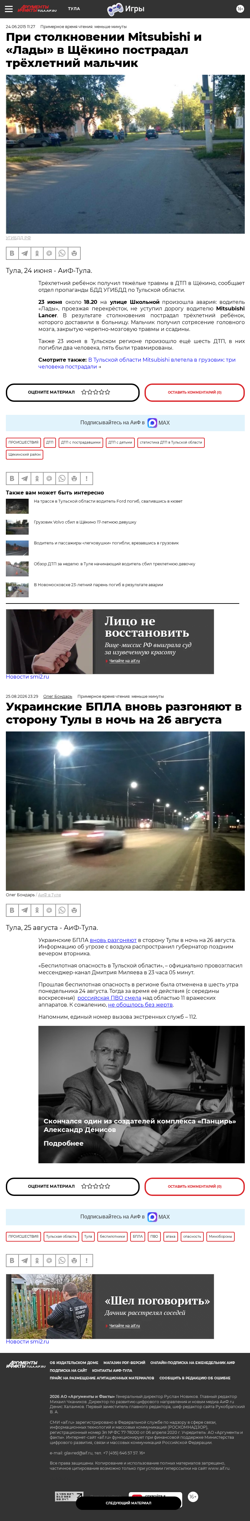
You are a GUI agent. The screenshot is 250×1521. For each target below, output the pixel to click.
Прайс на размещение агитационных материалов (102, 1378)
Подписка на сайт (68, 1371)
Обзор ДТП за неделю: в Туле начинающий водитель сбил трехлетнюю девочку (114, 563)
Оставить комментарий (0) (195, 392)
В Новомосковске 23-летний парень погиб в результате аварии (98, 584)
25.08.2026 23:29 (22, 696)
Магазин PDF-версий (124, 1363)
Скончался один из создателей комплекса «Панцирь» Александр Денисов (140, 1125)
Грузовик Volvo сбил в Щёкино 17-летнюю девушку (85, 522)
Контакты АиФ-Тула (112, 1371)
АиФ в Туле (49, 894)
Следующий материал (128, 1503)
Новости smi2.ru (27, 677)
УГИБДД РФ (18, 237)
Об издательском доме (74, 1363)
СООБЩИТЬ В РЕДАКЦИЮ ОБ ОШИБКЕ (195, 1378)
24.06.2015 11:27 (20, 26)
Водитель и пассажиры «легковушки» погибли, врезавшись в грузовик (106, 543)
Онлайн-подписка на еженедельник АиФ (192, 1363)
